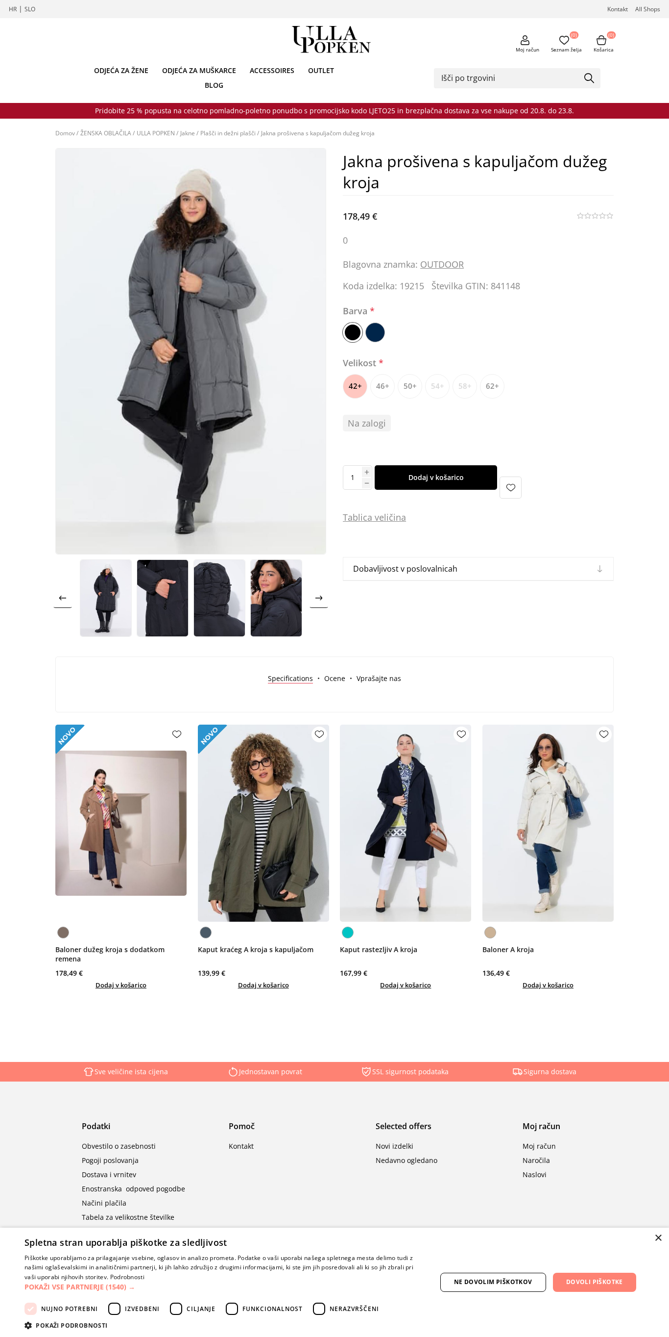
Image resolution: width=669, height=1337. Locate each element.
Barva (356, 311)
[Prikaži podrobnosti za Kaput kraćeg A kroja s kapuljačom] (263, 823)
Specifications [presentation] (290, 678)
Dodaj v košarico (436, 477)
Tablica (357, 517)
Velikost (361, 363)
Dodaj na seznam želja (511, 488)
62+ (492, 386)
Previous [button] (62, 598)
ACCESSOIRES (272, 70)
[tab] (290, 678)
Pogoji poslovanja (110, 1160)
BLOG (214, 85)
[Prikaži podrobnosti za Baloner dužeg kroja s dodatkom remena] (121, 823)
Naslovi (535, 1174)
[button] (224, 1286)
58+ (465, 386)
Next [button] (319, 598)
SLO (29, 9)
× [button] (658, 1238)
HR (13, 9)
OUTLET (321, 70)
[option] (105, 598)
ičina (396, 517)
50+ (410, 386)
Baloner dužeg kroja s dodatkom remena (110, 954)
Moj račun (527, 49)
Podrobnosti (127, 1277)
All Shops (647, 9)
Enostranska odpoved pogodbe (133, 1188)
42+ (355, 386)
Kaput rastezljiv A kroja (378, 949)
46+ (382, 386)
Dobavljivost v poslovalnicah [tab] (405, 568)
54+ (437, 386)
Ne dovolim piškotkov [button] (493, 1282)
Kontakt (617, 9)
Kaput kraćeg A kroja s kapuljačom (255, 949)
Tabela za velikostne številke (128, 1217)
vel (379, 517)
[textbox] (510, 78)
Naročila (536, 1160)
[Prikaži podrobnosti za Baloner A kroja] (548, 823)
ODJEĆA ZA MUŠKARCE (199, 70)
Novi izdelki (394, 1146)
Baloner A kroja (508, 949)
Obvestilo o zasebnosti (119, 1146)
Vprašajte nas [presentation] (379, 678)
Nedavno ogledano (406, 1160)
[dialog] (334, 1282)
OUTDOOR (442, 264)
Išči (589, 79)
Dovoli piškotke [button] (594, 1282)
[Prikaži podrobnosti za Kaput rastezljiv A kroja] (405, 823)
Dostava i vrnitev (109, 1174)
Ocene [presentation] (334, 678)
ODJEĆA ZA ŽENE (121, 70)
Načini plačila (104, 1203)
